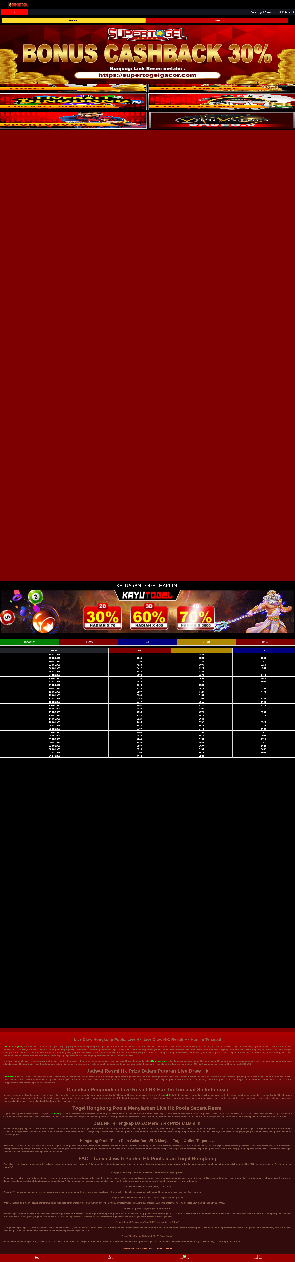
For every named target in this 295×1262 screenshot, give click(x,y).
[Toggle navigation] (4, 5)
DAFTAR (73, 20)
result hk (167, 1095)
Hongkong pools (159, 1061)
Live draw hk (9, 1077)
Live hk (55, 1114)
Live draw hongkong (13, 1046)
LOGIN (217, 20)
